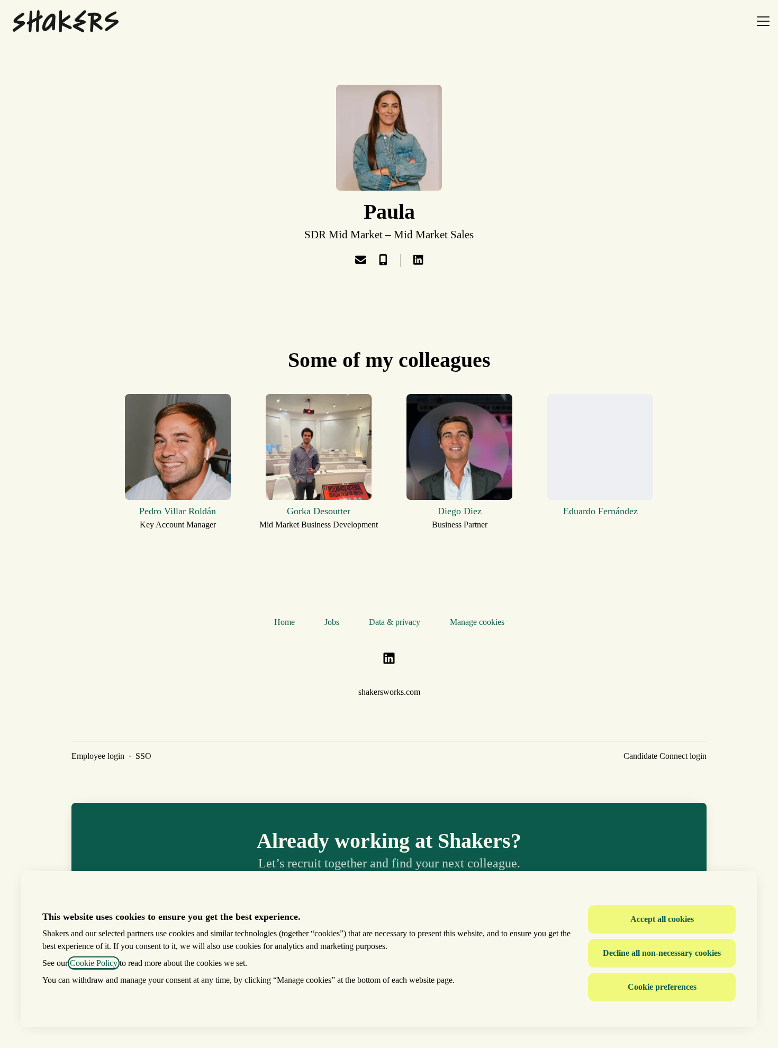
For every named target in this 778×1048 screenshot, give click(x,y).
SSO (143, 755)
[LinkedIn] (418, 261)
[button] (360, 261)
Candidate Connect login (665, 755)
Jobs (331, 621)
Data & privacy (394, 621)
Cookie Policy (93, 963)
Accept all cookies (662, 919)
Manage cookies (477, 621)
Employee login (97, 755)
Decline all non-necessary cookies (662, 952)
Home (284, 621)
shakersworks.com (389, 691)
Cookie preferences (662, 986)
